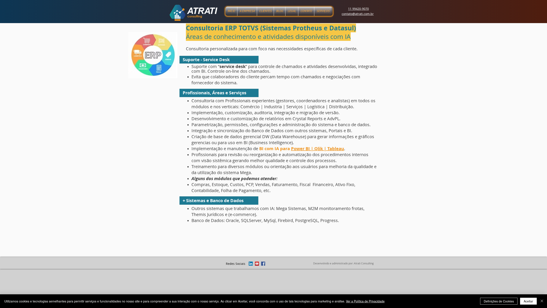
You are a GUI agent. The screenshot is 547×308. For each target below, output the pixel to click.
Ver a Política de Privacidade (365, 301)
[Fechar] (541, 301)
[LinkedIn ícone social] (251, 264)
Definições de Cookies (499, 301)
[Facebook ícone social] (263, 264)
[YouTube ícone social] (257, 264)
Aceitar (528, 301)
